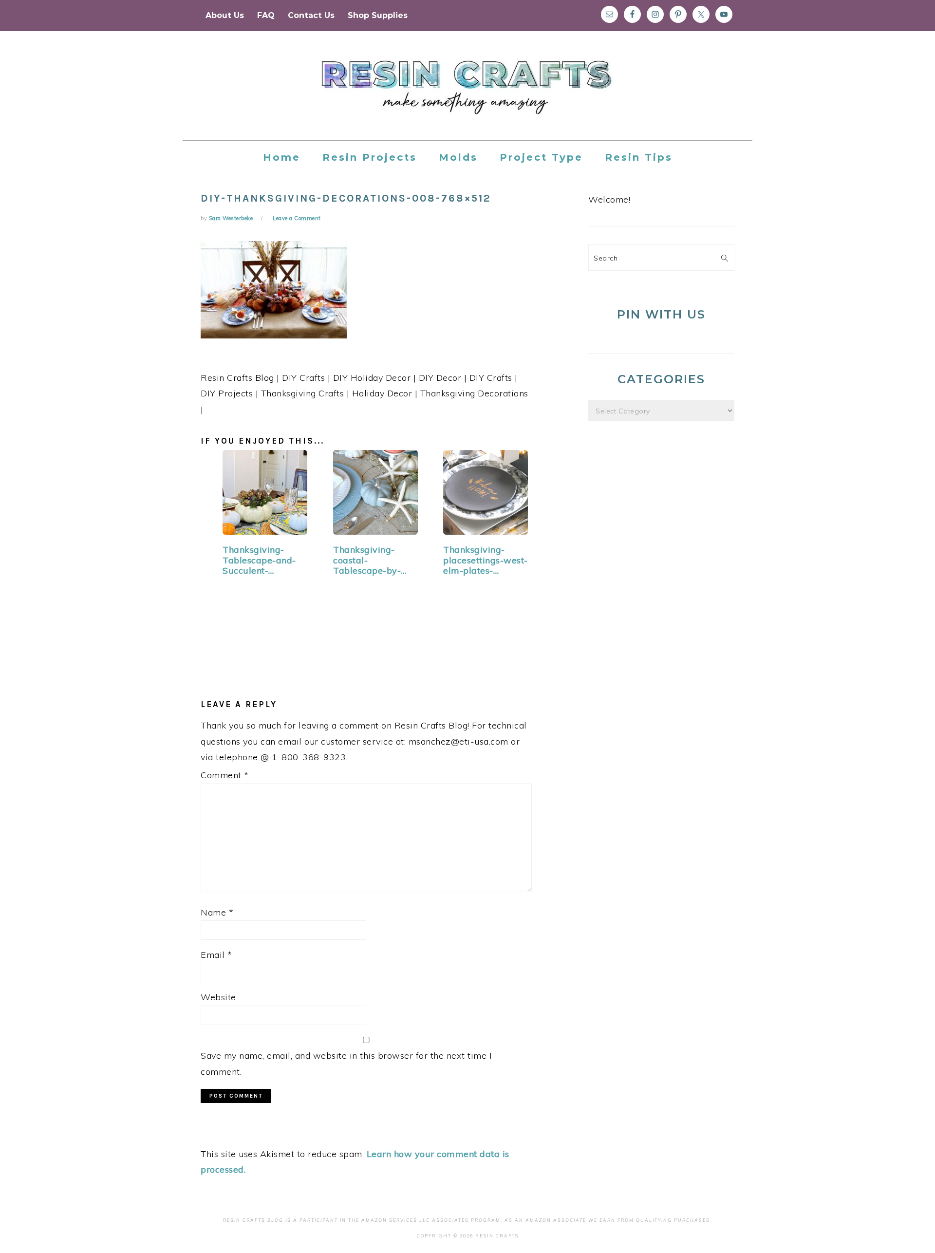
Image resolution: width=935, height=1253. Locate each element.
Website (218, 997)
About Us (225, 15)
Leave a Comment (297, 218)
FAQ (266, 15)
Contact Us (311, 15)
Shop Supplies (378, 15)
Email (216, 954)
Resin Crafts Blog (467, 94)
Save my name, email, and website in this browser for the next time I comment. (346, 1063)
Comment (225, 775)
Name (217, 912)
